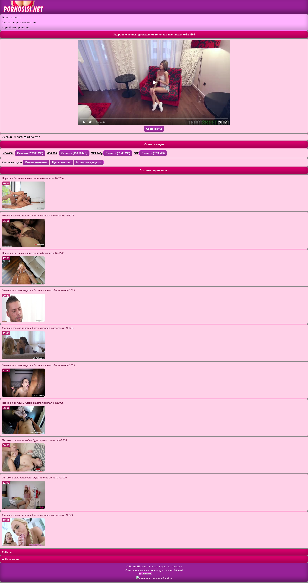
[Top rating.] (145, 574)
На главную (11, 559)
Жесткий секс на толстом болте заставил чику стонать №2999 (38, 515)
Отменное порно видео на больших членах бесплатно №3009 (38, 365)
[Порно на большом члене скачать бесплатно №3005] (23, 433)
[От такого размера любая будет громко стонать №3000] (23, 508)
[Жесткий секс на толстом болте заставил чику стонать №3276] (23, 246)
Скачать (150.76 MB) (74, 153)
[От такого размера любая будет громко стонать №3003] (23, 470)
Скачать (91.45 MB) (118, 153)
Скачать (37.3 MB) (153, 153)
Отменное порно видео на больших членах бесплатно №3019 (38, 290)
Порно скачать (11, 17)
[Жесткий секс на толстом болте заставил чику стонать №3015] (23, 358)
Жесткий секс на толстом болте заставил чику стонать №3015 (38, 328)
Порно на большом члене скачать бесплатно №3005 (33, 402)
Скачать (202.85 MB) (30, 153)
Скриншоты (154, 128)
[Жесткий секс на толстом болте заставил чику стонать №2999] (23, 545)
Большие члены (36, 162)
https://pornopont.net (15, 27)
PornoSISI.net (137, 566)
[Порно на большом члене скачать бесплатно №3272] (23, 283)
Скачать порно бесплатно (19, 22)
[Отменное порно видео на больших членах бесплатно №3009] (23, 395)
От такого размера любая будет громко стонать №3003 (34, 440)
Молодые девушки (88, 162)
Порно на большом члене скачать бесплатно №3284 (33, 178)
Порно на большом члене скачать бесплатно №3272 (33, 253)
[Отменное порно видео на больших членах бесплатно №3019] (23, 321)
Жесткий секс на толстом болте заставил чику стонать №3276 (38, 215)
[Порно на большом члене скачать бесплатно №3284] (23, 208)
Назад (8, 552)
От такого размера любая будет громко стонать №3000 (34, 477)
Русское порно (61, 162)
